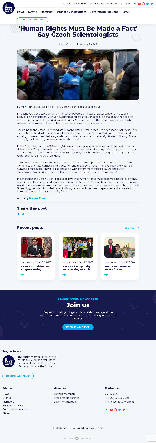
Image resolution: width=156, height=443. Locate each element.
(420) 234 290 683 (76, 3)
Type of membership (66, 397)
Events (32, 11)
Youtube (139, 3)
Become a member (32, 19)
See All (129, 227)
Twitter (147, 3)
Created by (69, 438)
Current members (64, 393)
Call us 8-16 (111, 393)
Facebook (134, 3)
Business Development (71, 11)
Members (46, 11)
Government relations (104, 11)
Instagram (143, 3)
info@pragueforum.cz (105, 3)
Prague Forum (8, 8)
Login (127, 3)
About (126, 11)
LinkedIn (152, 3)
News (20, 11)
